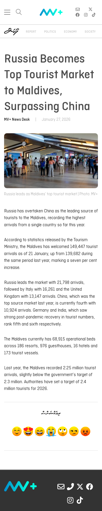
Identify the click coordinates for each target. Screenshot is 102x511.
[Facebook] (89, 486)
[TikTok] (80, 500)
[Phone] (70, 486)
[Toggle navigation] (7, 12)
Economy (70, 31)
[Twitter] (80, 486)
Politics (50, 31)
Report (31, 31)
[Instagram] (70, 500)
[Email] (60, 486)
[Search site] (19, 12)
